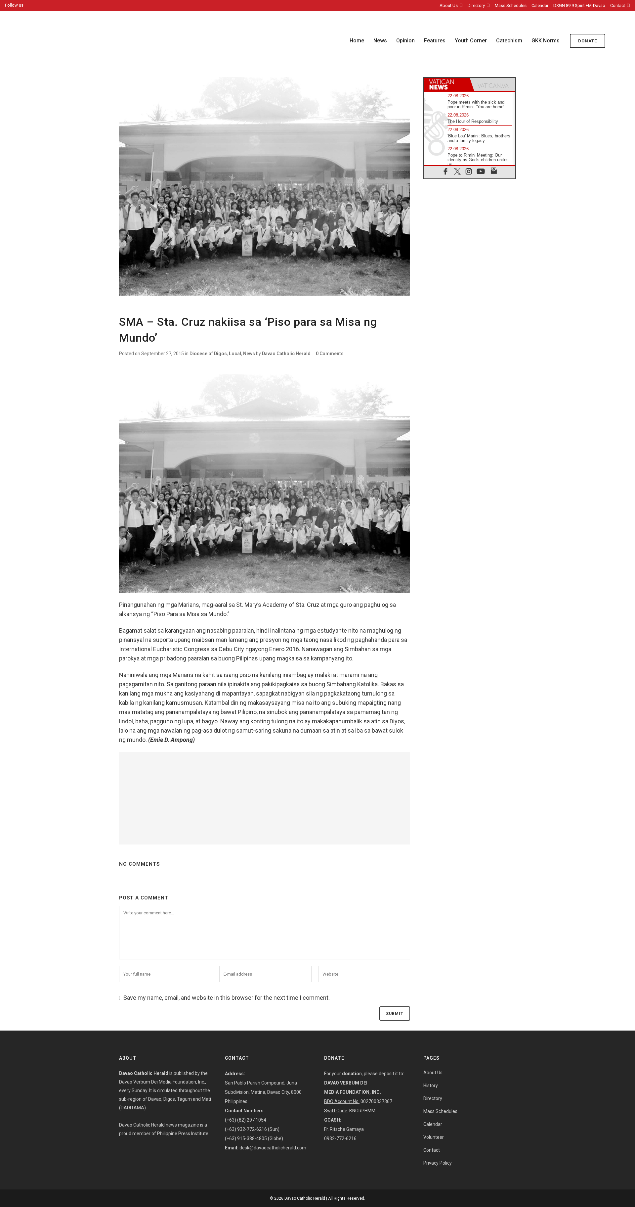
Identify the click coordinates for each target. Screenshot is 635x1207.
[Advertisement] (264, 798)
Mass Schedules (511, 5)
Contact (617, 5)
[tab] (447, 84)
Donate (587, 40)
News (249, 353)
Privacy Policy (437, 1163)
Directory (476, 5)
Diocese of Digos (208, 353)
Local (235, 353)
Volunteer (433, 1137)
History (430, 1085)
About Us (449, 5)
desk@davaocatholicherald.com (272, 1147)
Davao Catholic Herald (286, 353)
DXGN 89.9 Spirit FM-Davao (579, 5)
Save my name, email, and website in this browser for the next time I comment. (226, 997)
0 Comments (330, 353)
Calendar (539, 5)
